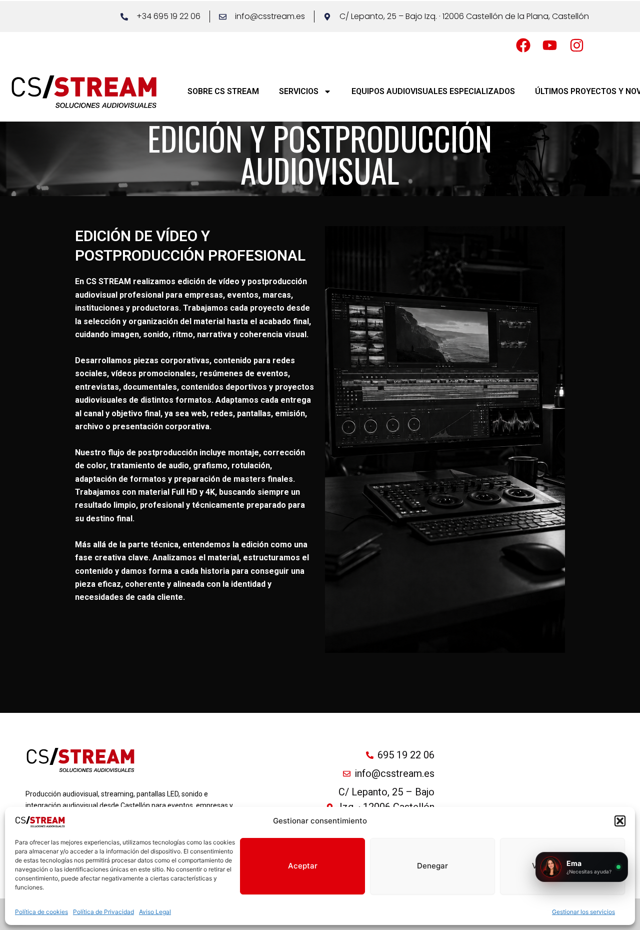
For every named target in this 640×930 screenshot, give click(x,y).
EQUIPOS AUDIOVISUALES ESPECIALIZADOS (433, 91)
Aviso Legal (155, 911)
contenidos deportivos (224, 387)
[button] (620, 821)
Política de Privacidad (103, 911)
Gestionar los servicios (583, 911)
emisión (290, 413)
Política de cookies (41, 911)
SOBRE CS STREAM (223, 91)
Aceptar (303, 865)
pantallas (254, 413)
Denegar (432, 865)
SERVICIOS (298, 91)
